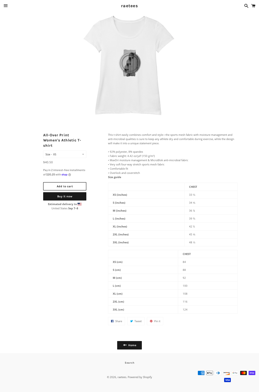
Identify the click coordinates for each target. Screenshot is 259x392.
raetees (129, 5)
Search (129, 362)
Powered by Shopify (140, 377)
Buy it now (64, 196)
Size (47, 154)
